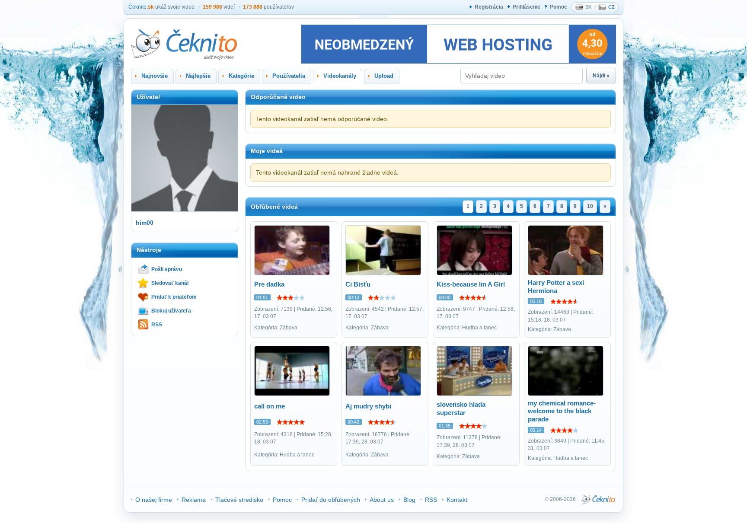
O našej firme (153, 499)
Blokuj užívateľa (171, 311)
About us (382, 499)
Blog (409, 499)
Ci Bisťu (357, 284)
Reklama (194, 499)
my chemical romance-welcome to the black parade (562, 411)
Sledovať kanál (169, 283)
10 (590, 206)
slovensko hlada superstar (461, 408)
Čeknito (141, 7)
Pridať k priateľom (174, 297)
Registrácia (489, 7)
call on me (269, 406)
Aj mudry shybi (368, 406)
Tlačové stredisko (239, 499)
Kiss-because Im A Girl (471, 284)
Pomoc (558, 7)
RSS (156, 325)
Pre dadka (269, 284)
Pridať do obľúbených (330, 499)
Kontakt (457, 499)
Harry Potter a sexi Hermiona (556, 286)
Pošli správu (166, 269)
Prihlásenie (526, 7)
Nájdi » (601, 76)
